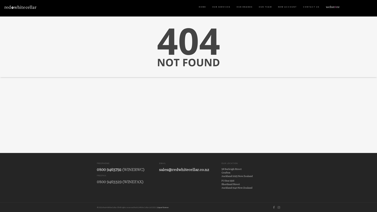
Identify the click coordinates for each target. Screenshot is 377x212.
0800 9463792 (109, 169)
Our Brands (245, 7)
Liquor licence (162, 207)
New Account (287, 7)
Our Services (221, 7)
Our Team (265, 7)
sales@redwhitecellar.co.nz (184, 169)
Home (202, 7)
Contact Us (311, 7)
